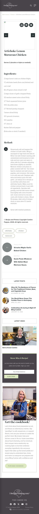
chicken (21, 231)
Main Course (5, 14)
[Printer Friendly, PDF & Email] (22, 25)
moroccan (8, 236)
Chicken (12, 14)
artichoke (8, 231)
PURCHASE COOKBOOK (16, 466)
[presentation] (6, 35)
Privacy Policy (29, 507)
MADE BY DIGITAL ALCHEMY (20, 509)
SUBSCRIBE (11, 376)
